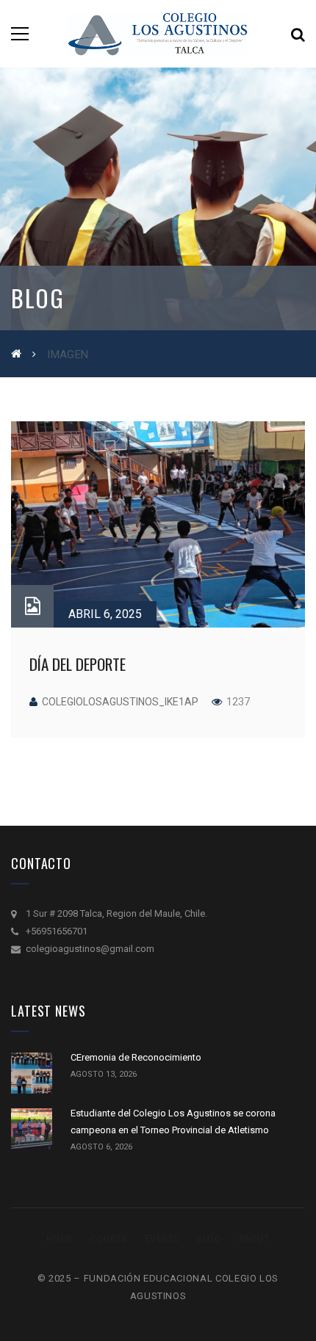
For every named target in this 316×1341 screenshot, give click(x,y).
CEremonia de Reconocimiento (136, 1057)
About (254, 1239)
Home (59, 1239)
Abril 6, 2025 (105, 614)
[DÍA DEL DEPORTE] (158, 524)
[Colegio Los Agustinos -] (158, 33)
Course (109, 1239)
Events (162, 1239)
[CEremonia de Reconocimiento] (31, 1073)
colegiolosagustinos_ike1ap (120, 702)
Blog (208, 1239)
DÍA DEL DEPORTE (77, 664)
